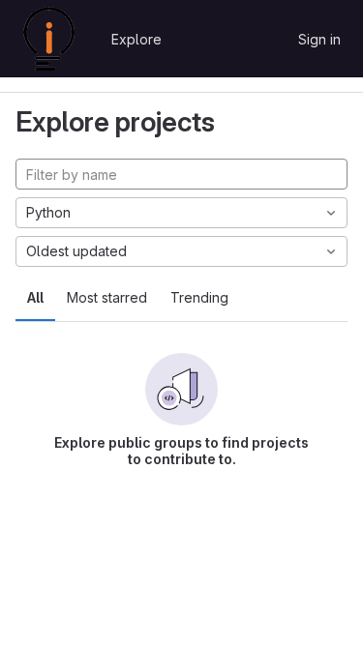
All (35, 297)
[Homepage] (49, 38)
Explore (136, 39)
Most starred (107, 297)
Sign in (319, 39)
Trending (199, 297)
